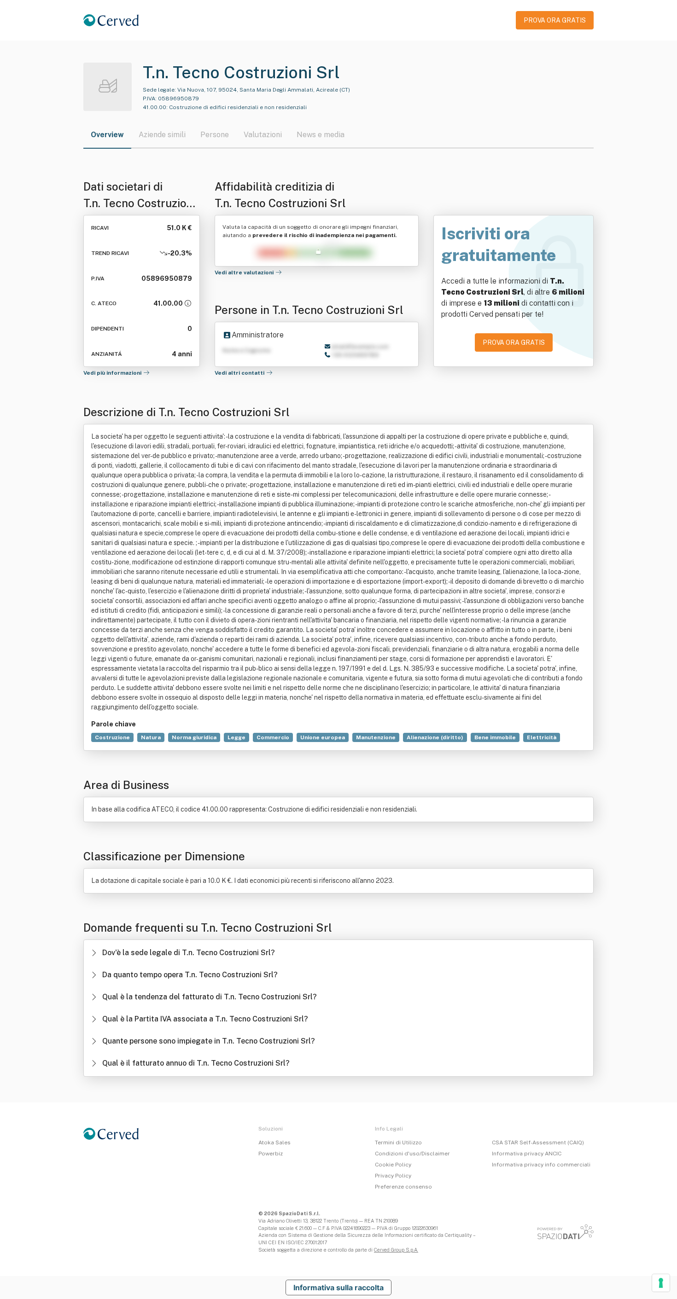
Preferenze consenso (403, 1186)
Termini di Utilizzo (398, 1142)
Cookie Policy (393, 1164)
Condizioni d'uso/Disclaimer (412, 1153)
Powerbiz (270, 1153)
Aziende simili (162, 134)
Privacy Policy (393, 1175)
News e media (320, 134)
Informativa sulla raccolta (338, 1287)
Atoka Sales (274, 1142)
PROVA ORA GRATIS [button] (555, 20)
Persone (214, 134)
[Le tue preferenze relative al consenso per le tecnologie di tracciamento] (661, 1283)
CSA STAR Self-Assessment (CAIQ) (538, 1142)
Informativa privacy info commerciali (541, 1164)
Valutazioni (263, 134)
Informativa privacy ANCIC (526, 1153)
